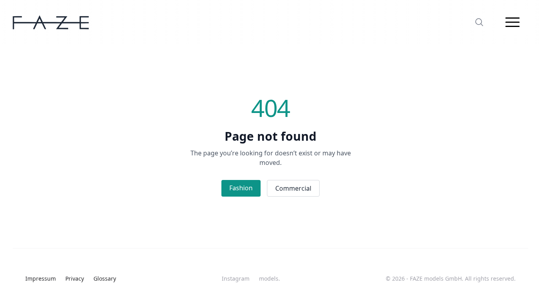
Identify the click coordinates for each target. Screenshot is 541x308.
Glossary (104, 278)
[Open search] (479, 22)
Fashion (241, 188)
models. (269, 278)
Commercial (293, 188)
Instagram (236, 278)
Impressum (40, 278)
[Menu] (512, 22)
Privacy (74, 278)
